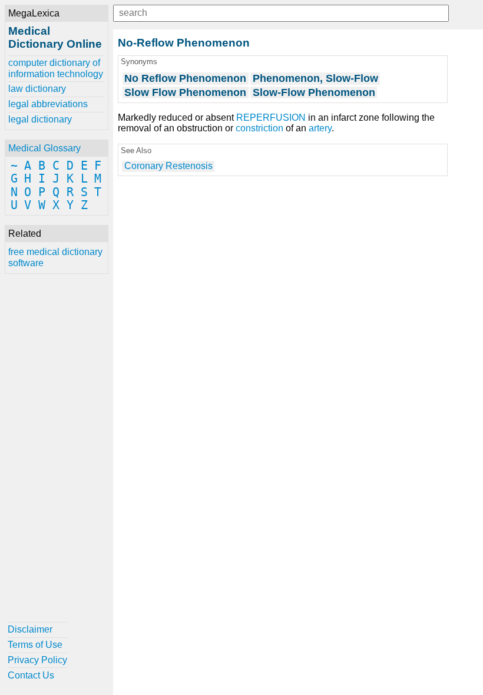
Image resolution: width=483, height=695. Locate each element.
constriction (259, 128)
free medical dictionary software (55, 257)
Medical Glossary (44, 148)
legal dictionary (40, 119)
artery (320, 128)
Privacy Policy (37, 660)
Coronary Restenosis (168, 166)
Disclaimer (30, 629)
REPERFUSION (271, 117)
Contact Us (31, 675)
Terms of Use (35, 645)
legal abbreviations (48, 104)
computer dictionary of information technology (55, 68)
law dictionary (37, 89)
